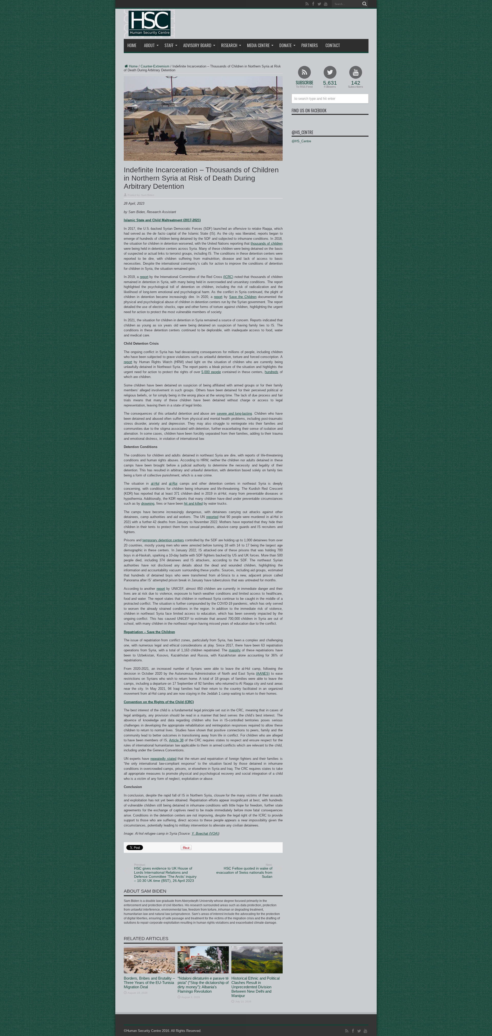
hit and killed (193, 503)
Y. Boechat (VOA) (205, 833)
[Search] (364, 4)
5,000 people (211, 372)
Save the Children (243, 297)
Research (229, 45)
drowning (147, 503)
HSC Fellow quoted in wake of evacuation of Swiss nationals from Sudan (244, 871)
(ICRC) (228, 277)
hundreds (271, 372)
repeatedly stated (163, 759)
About (149, 45)
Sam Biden (147, 195)
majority (235, 650)
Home (131, 45)
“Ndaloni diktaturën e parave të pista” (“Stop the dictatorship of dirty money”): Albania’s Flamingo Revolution (203, 984)
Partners (309, 45)
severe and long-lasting (234, 413)
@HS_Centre (302, 132)
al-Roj (173, 483)
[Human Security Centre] (149, 23)
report (144, 277)
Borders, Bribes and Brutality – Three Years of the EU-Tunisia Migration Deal (149, 982)
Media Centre (258, 45)
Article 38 (176, 740)
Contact (332, 45)
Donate (285, 45)
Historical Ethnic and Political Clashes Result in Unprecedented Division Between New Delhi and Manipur (255, 987)
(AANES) (263, 673)
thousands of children (266, 243)
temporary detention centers (163, 540)
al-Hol (155, 483)
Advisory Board (197, 45)
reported (212, 517)
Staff (169, 45)
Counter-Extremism (155, 66)
